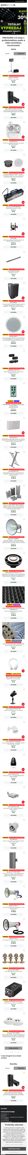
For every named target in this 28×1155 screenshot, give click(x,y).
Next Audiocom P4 (13, 774)
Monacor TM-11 (13, 938)
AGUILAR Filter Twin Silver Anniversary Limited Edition (13, 405)
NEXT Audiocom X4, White (13, 677)
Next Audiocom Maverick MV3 (13, 109)
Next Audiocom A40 (13, 806)
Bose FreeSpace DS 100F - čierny (13, 174)
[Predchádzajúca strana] (5, 1052)
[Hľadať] (18, 5)
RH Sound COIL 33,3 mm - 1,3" (13, 572)
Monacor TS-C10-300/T (13, 872)
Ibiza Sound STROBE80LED (13, 207)
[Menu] (25, 5)
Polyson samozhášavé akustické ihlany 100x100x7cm (13, 608)
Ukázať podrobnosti (14, 1152)
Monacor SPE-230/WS (13, 1033)
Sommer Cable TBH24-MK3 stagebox (13, 505)
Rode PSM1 (13, 238)
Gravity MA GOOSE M (13, 271)
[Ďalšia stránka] (21, 1052)
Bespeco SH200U (13, 77)
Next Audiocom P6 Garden (13, 709)
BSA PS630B (13, 302)
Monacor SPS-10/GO (13, 970)
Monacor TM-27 (13, 906)
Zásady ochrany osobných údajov (14, 1144)
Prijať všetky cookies (14, 1149)
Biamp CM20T (13, 336)
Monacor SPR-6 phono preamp (13, 1001)
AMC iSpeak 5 (13, 437)
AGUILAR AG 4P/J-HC (13, 370)
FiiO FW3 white (13, 141)
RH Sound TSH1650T (13, 539)
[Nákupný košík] (21, 5)
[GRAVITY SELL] (13, 21)
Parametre (21, 53)
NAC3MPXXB (13, 839)
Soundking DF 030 (13, 471)
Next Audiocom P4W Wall (13, 741)
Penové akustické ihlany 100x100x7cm (13, 644)
